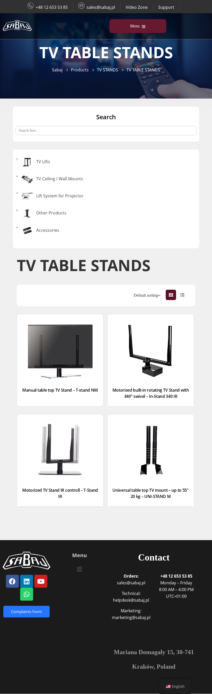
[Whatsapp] (26, 594)
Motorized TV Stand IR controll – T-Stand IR (60, 493)
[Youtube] (40, 581)
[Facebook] (12, 581)
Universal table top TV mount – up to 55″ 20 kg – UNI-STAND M (150, 493)
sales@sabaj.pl (101, 7)
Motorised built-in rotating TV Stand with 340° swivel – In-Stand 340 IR (150, 393)
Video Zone (137, 7)
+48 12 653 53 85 (52, 7)
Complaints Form (26, 611)
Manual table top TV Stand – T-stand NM (60, 390)
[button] (79, 569)
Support (166, 7)
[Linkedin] (26, 581)
